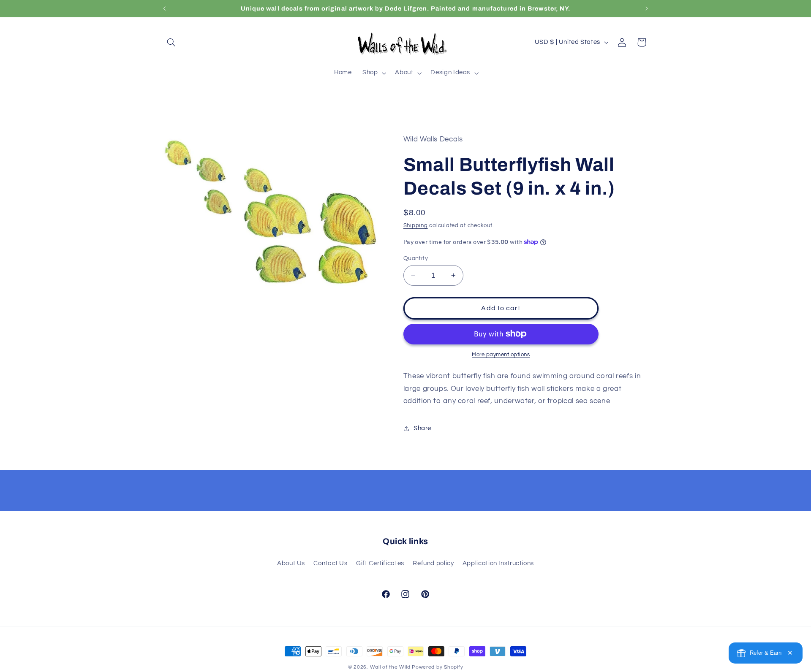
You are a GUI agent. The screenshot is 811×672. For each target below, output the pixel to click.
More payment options (501, 355)
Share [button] (422, 428)
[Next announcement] (646, 8)
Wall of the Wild (390, 667)
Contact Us (330, 563)
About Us (291, 563)
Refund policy (433, 563)
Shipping (415, 225)
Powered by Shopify (437, 667)
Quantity (415, 258)
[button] (171, 42)
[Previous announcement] (164, 8)
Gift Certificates (380, 563)
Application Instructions (498, 563)
